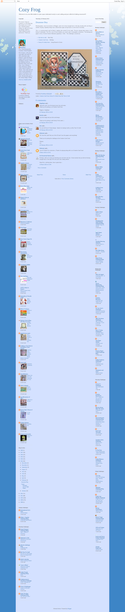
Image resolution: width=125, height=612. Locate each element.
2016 (21, 454)
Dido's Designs (24, 174)
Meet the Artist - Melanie (29, 325)
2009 (21, 500)
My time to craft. (43, 37)
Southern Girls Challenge (99, 440)
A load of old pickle (25, 434)
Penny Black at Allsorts (99, 32)
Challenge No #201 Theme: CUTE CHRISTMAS (100, 108)
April (23, 478)
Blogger (69, 608)
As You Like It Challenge (99, 309)
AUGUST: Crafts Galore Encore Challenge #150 (99, 62)
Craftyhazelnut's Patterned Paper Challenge (100, 127)
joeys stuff (23, 362)
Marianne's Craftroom (26, 221)
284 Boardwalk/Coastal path (100, 159)
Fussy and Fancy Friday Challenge (100, 537)
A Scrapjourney (24, 210)
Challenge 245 (99, 190)
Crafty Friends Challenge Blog (24, 573)
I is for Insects (99, 490)
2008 (21, 502)
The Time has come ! (25, 596)
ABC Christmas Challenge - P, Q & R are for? (100, 323)
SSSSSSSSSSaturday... (29, 365)
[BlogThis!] (57, 94)
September (25, 467)
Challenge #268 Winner (26, 520)
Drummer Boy (24, 482)
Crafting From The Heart (99, 188)
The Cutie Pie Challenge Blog (100, 104)
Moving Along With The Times (100, 408)
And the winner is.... (100, 244)
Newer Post (40, 174)
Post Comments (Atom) (67, 178)
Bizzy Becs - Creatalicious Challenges (99, 93)
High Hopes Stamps (99, 233)
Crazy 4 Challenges (25, 586)
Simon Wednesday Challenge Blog (100, 285)
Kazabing (22, 47)
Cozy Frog (29, 9)
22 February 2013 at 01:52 (46, 130)
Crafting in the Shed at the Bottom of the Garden (26, 347)
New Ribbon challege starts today (99, 463)
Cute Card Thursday (98, 431)
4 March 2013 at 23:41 (45, 152)
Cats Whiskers (24, 374)
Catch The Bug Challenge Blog (24, 594)
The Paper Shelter (98, 341)
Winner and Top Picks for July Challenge (99, 74)
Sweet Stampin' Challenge (29, 243)
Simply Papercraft (98, 547)
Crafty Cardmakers (99, 175)
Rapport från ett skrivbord (24, 198)
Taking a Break (99, 510)
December (24, 463)
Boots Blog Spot (24, 186)
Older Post (88, 174)
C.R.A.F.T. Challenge (98, 384)
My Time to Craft (65, 96)
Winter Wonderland (99, 116)
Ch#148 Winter (23, 513)
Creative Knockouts (98, 395)
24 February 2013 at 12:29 (46, 145)
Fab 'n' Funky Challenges (99, 331)
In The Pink (99, 450)
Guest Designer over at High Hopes (25, 486)
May (23, 476)
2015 (21, 456)
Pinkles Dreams (24, 422)
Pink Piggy (23, 227)
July (23, 471)
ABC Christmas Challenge (100, 319)
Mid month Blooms (100, 34)
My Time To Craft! (25, 552)
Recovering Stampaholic (23, 252)
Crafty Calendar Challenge (100, 70)
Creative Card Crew (43, 40)
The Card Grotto (24, 127)
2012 (21, 493)
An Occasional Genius (45, 155)
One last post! (99, 433)
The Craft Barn (24, 276)
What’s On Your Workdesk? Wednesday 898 (29, 143)
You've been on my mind (29, 388)
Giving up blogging (24, 223)
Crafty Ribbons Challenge (99, 460)
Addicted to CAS (24, 538)
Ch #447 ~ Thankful (100, 251)
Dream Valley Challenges (99, 167)
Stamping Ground (25, 138)
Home (64, 174)
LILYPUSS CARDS (25, 264)
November (24, 465)
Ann (41, 125)
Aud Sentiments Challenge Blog (100, 418)
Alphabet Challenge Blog (100, 488)
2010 (21, 498)
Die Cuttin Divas (100, 250)
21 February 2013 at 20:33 (46, 122)
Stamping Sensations (99, 82)
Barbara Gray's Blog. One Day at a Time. (25, 321)
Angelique (42, 103)
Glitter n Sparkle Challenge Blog (24, 518)
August (24, 469)
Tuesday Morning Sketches (100, 242)
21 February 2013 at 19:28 (46, 112)
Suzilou (42, 115)
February (24, 480)
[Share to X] (59, 94)
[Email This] (56, 94)
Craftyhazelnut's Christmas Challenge (25, 580)
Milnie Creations (24, 309)
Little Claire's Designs (99, 140)
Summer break (99, 549)
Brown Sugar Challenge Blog (100, 518)
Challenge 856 (23, 547)
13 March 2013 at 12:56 (45, 164)
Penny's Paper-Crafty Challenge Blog (100, 352)
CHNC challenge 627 (25, 582)
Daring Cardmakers (99, 509)
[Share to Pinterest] (62, 94)
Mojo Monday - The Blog (99, 197)
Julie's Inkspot (24, 385)
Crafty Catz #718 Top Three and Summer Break (99, 501)
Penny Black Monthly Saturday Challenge (100, 42)
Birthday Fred (99, 235)
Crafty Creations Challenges (100, 360)
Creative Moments (98, 298)
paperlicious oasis (25, 333)
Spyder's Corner (24, 163)
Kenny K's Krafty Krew (44, 42)
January (24, 490)
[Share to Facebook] (61, 94)
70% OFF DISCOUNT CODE (29, 279)
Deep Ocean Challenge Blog (100, 258)
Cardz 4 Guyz (99, 211)
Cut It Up (98, 475)
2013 (21, 461)
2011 (21, 495)
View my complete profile (25, 79)
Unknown (42, 133)
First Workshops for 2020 (29, 256)
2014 (21, 459)
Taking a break (99, 373)
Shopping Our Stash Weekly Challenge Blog (100, 222)
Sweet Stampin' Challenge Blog (24, 530)
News (21, 575)
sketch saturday (24, 559)
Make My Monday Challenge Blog (100, 156)
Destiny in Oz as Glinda (29, 312)
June (23, 473)
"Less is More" (24, 565)
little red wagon (100, 274)
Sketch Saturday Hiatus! (26, 560)
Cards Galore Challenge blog (100, 58)
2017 (21, 452)
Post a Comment (42, 167)
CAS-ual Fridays (100, 527)
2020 (21, 450)
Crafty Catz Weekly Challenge (100, 497)
